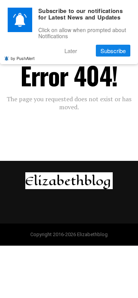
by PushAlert (22, 58)
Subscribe (113, 51)
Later (70, 51)
